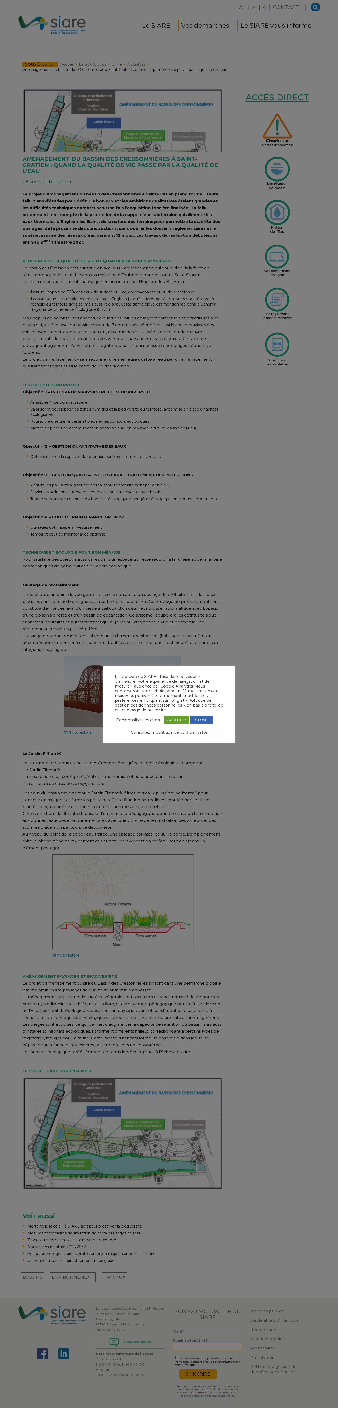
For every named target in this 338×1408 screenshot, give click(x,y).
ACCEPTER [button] (176, 720)
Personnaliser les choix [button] (138, 720)
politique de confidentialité (182, 732)
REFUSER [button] (202, 720)
